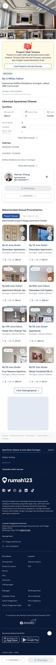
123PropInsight (7, 585)
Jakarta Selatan (42, 436)
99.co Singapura (34, 601)
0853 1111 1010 (25, 530)
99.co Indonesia (34, 596)
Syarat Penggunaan (9, 601)
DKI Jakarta (31, 436)
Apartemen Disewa (17, 436)
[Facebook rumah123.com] (3, 490)
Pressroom (6, 580)
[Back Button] (5, 6)
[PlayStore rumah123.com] (30, 640)
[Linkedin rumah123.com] (26, 490)
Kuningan (5, 438)
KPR (29, 566)
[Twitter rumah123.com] (9, 490)
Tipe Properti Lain (31, 216)
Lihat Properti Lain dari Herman (28, 66)
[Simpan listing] (22, 229)
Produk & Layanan (9, 566)
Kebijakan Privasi (8, 596)
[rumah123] (28, 480)
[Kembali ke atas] (49, 633)
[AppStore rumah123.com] (10, 640)
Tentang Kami (7, 562)
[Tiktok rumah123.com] (32, 490)
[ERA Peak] (47, 177)
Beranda (5, 436)
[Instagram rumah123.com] (14, 490)
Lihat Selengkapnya (26, 390)
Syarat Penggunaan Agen (11, 605)
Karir (4, 575)
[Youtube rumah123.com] (20, 490)
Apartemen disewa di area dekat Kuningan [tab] (21, 450)
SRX (29, 605)
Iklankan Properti (34, 562)
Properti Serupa (11, 216)
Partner (5, 571)
